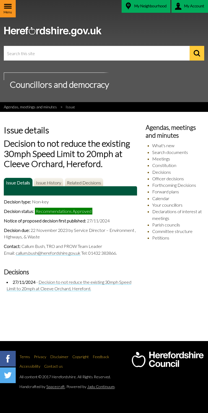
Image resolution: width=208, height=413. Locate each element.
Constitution (164, 165)
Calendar (160, 198)
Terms (25, 356)
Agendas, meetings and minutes (30, 107)
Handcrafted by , (43, 386)
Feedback (101, 356)
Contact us (53, 366)
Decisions (161, 172)
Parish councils (166, 224)
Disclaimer (59, 356)
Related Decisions (84, 182)
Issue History (48, 182)
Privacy (40, 356)
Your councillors (167, 204)
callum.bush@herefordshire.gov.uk (48, 253)
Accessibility (30, 366)
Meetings (161, 158)
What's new (163, 145)
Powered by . (90, 386)
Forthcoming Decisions (174, 185)
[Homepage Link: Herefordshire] (167, 359)
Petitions (160, 237)
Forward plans (165, 191)
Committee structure (172, 231)
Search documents (170, 152)
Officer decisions (168, 178)
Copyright (80, 356)
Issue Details (18, 182)
